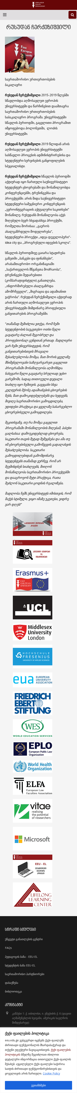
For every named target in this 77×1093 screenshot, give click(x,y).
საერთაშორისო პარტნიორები (24, 974)
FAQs (8, 948)
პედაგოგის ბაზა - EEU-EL (21, 957)
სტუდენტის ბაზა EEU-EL (20, 965)
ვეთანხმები (38, 1085)
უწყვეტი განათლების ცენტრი (24, 939)
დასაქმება (11, 983)
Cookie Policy (51, 1073)
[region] (38, 1060)
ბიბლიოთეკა (13, 991)
